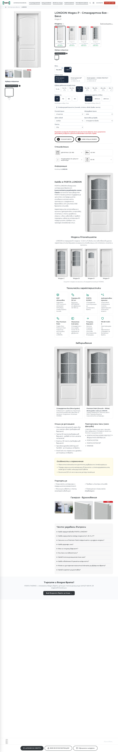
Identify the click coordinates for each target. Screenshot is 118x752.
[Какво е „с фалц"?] (70, 68)
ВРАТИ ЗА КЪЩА (58, 3)
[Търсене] (90, 3)
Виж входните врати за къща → (59, 593)
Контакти (99, 3)
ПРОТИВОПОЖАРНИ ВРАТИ (84, 3)
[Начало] (5, 7)
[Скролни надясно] (111, 89)
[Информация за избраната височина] (99, 103)
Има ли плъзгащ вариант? (68, 549)
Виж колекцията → (106, 24)
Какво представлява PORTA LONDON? (72, 532)
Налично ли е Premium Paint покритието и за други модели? (81, 540)
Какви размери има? (65, 544)
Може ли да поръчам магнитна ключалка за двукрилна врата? (82, 565)
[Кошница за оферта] (93, 2)
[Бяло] (9, 92)
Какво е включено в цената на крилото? (73, 561)
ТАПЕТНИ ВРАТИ (69, 3)
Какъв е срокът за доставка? (69, 570)
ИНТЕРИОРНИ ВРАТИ (20, 3)
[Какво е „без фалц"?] (62, 68)
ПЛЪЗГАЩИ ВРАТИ (34, 3)
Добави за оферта (33, 748)
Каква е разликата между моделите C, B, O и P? (76, 536)
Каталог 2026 (109, 3)
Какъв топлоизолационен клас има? (71, 557)
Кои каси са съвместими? (68, 553)
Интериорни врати (14, 7)
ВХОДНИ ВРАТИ (46, 3)
